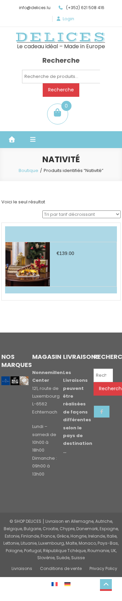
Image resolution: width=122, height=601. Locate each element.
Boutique (28, 170)
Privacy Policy (103, 568)
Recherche (61, 89)
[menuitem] (54, 584)
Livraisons (22, 568)
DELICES (61, 37)
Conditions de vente (61, 568)
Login (68, 19)
